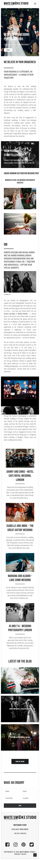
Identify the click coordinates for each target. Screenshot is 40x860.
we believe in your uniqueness (20, 62)
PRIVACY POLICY (21, 854)
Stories (20, 412)
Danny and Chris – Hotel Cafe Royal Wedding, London (20, 476)
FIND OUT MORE (19, 761)
